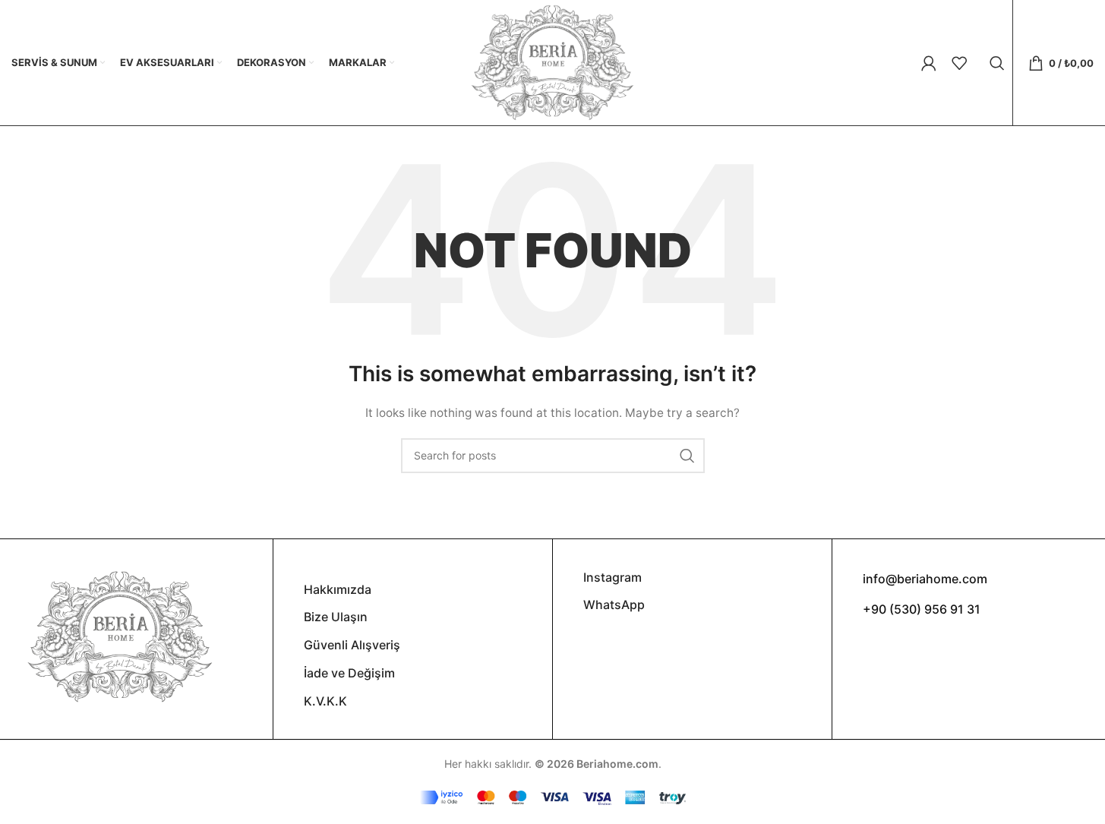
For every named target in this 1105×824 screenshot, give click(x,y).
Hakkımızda (337, 589)
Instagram (612, 577)
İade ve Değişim (349, 672)
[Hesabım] (929, 63)
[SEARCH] (687, 455)
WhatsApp (614, 604)
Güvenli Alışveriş (352, 644)
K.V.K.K (325, 701)
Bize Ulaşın (336, 616)
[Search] (997, 63)
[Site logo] (552, 61)
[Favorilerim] (959, 63)
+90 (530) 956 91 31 (921, 609)
